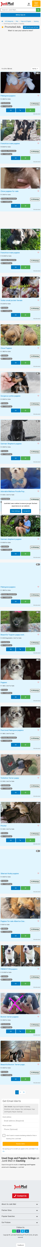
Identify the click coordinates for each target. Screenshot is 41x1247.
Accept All (26, 511)
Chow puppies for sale (9, 191)
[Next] (24, 1092)
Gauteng (36, 21)
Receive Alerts (20, 1144)
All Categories (9, 21)
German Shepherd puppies (11, 444)
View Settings (15, 511)
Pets (17, 21)
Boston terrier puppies (10, 1017)
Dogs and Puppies (26, 21)
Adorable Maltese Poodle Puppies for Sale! (13, 491)
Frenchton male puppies (10, 143)
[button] (38, 96)
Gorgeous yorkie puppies (10, 396)
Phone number (7, 1125)
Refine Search (20, 15)
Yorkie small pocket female (11, 300)
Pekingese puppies (8, 96)
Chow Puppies (6, 348)
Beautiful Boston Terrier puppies (13, 1064)
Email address (7, 1117)
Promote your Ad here (32, 27)
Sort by (34, 68)
